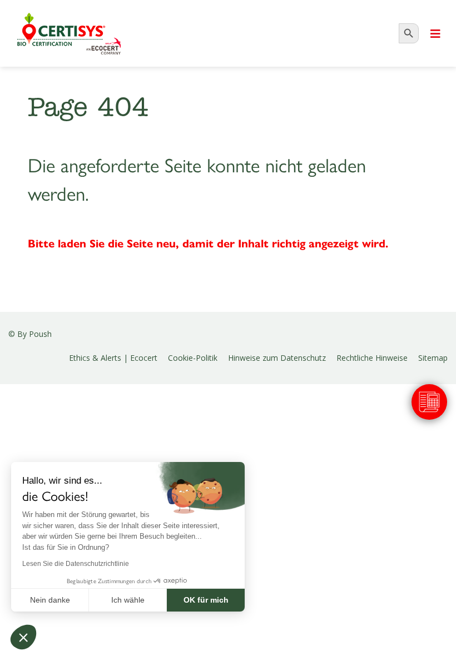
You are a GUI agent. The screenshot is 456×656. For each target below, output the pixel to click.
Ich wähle (128, 599)
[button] (23, 637)
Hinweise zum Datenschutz (277, 357)
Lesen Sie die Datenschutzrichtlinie (75, 564)
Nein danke (50, 599)
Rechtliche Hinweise (372, 357)
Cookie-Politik (192, 357)
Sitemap (433, 357)
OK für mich (206, 599)
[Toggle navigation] (435, 33)
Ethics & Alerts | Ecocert (113, 357)
